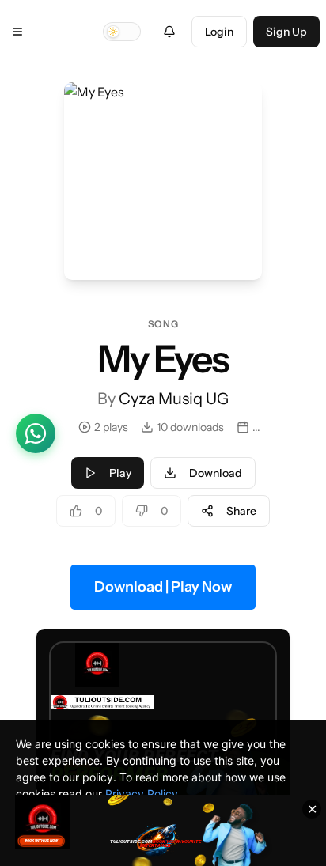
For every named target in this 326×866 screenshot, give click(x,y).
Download (215, 473)
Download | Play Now (163, 587)
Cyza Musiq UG (174, 398)
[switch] (122, 31)
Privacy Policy (141, 793)
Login (219, 32)
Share (241, 511)
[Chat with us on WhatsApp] (35, 433)
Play (120, 473)
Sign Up (286, 32)
